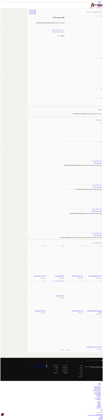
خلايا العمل (66, 372)
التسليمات (80, 372)
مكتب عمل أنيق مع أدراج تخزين (94, 275)
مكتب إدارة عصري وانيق (40, 310)
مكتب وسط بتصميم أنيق (78, 310)
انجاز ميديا (76, 380)
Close (102, 381)
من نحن (81, 367)
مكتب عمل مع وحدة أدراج (77, 275)
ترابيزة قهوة (56, 372)
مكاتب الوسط (65, 367)
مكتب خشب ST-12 (97, 187)
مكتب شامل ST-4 (97, 163)
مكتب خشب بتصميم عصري (40, 275)
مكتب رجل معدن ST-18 (96, 211)
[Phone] (2, 414)
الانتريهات (56, 367)
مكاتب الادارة (65, 365)
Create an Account (99, 414)
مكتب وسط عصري (60, 295)
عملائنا (81, 369)
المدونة (81, 374)
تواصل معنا (80, 376)
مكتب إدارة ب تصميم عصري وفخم (94, 346)
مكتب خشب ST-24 (97, 235)
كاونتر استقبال (55, 365)
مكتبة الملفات (65, 369)
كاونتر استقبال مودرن (59, 275)
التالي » (61, 349)
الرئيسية (80, 365)
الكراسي (56, 369)
